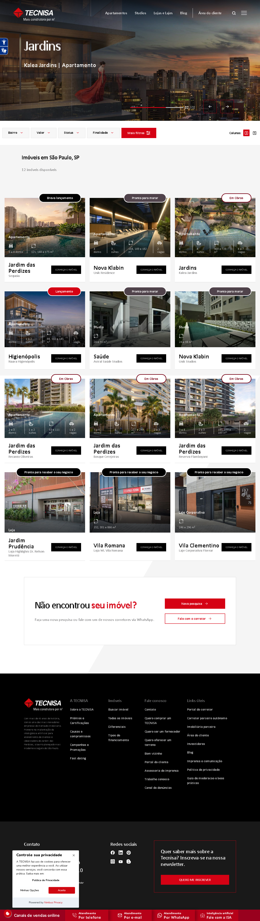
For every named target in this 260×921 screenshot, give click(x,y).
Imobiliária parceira (201, 726)
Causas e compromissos (80, 734)
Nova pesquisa (191, 603)
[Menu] (244, 13)
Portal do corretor (200, 709)
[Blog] (129, 861)
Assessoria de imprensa (162, 770)
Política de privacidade (203, 769)
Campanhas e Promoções (79, 747)
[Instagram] (113, 861)
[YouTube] (121, 861)
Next (227, 106)
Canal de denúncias (158, 787)
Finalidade (100, 132)
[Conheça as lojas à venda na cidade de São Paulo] (130, 60)
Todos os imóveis (120, 718)
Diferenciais (117, 726)
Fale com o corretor (192, 618)
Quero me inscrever (195, 879)
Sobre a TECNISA (82, 709)
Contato (150, 709)
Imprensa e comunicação (204, 761)
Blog (190, 752)
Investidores (196, 743)
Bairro (13, 132)
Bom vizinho (153, 753)
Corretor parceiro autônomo (207, 718)
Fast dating (78, 758)
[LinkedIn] (121, 852)
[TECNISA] (40, 13)
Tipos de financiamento (118, 737)
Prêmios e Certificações (79, 720)
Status (69, 132)
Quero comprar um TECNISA (158, 720)
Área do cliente (198, 735)
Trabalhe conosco (157, 779)
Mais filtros (136, 133)
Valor (41, 132)
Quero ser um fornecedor (162, 731)
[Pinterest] (129, 852)
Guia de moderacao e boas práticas (205, 780)
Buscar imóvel (118, 709)
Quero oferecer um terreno (158, 742)
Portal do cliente (156, 762)
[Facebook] (113, 852)
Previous (210, 106)
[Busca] (234, 12)
